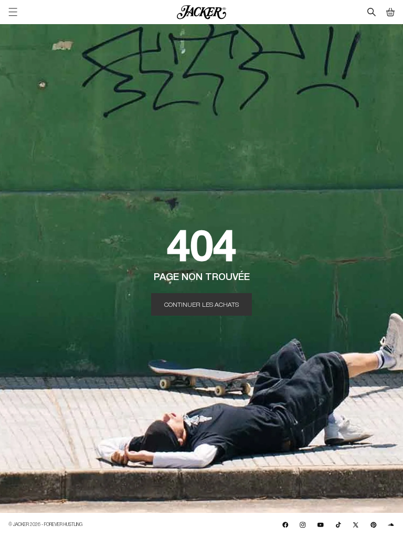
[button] (390, 12)
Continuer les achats (201, 304)
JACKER (21, 524)
